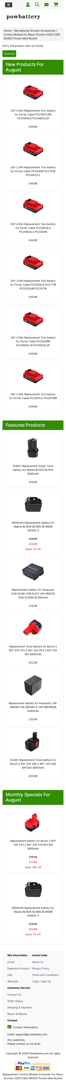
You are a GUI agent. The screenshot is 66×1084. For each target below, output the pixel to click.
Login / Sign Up (41, 981)
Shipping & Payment (19, 1007)
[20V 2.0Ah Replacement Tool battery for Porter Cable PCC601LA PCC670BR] (33, 376)
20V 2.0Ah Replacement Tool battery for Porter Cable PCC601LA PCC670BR (33, 396)
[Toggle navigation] (8, 4)
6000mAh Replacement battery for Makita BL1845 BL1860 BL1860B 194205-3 (33, 526)
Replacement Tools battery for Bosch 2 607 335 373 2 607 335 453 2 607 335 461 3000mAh (33, 650)
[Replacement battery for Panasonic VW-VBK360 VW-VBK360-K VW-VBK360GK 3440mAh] (33, 685)
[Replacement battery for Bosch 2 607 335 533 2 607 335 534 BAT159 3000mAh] (33, 823)
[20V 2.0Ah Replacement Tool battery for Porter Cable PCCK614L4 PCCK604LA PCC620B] (33, 206)
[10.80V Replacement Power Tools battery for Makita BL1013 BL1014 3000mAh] (33, 448)
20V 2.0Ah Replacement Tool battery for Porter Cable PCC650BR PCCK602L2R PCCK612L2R (33, 341)
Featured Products (18, 968)
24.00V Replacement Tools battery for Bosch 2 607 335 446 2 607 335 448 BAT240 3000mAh (33, 763)
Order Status (15, 1001)
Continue (9, 53)
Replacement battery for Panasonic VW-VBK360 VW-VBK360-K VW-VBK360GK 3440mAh (33, 707)
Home (7, 30)
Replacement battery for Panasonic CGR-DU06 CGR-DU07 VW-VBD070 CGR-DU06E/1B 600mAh (33, 593)
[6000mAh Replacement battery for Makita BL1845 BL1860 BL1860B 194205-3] (33, 505)
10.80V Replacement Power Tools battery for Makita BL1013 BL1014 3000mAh (33, 469)
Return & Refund (17, 1014)
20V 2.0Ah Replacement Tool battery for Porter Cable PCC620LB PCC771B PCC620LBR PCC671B (33, 284)
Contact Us (14, 994)
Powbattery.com (39, 1053)
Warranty (12, 981)
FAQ (9, 975)
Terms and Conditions (45, 975)
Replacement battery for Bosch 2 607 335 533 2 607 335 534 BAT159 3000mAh (33, 844)
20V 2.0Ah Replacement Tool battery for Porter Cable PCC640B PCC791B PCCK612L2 (33, 171)
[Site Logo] (33, 17)
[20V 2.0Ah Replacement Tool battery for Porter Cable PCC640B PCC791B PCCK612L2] (33, 149)
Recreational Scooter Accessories (34, 30)
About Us (37, 962)
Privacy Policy (40, 968)
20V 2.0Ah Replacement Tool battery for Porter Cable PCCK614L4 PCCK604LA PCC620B (33, 227)
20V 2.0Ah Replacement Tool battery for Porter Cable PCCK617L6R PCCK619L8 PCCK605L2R (33, 114)
